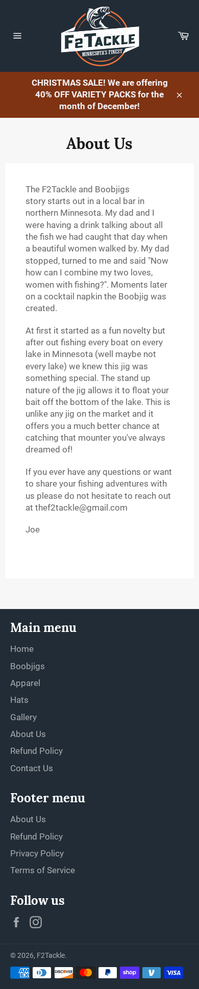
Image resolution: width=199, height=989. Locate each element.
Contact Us (31, 768)
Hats (19, 700)
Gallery (23, 717)
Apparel (25, 683)
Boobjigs (27, 666)
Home (22, 649)
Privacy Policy (37, 853)
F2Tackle (51, 955)
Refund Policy (36, 751)
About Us (28, 734)
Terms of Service (42, 870)
